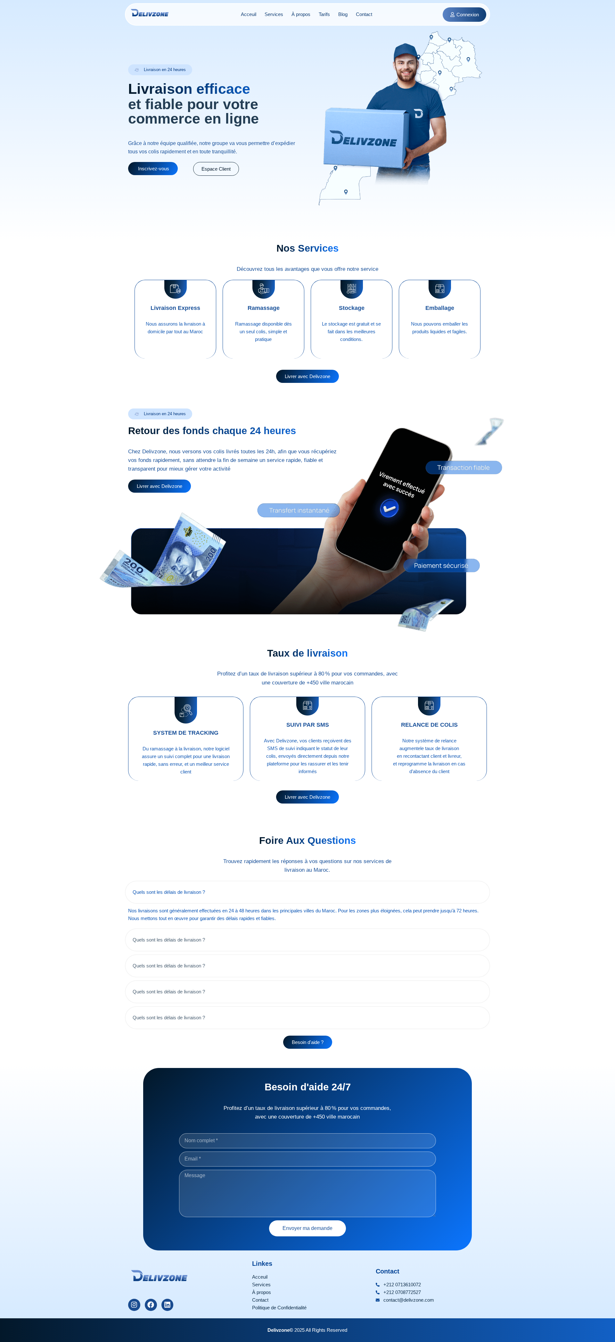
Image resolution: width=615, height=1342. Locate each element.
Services (274, 14)
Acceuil (248, 14)
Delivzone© (280, 1330)
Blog (343, 14)
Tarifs (324, 14)
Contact (364, 14)
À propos (300, 14)
